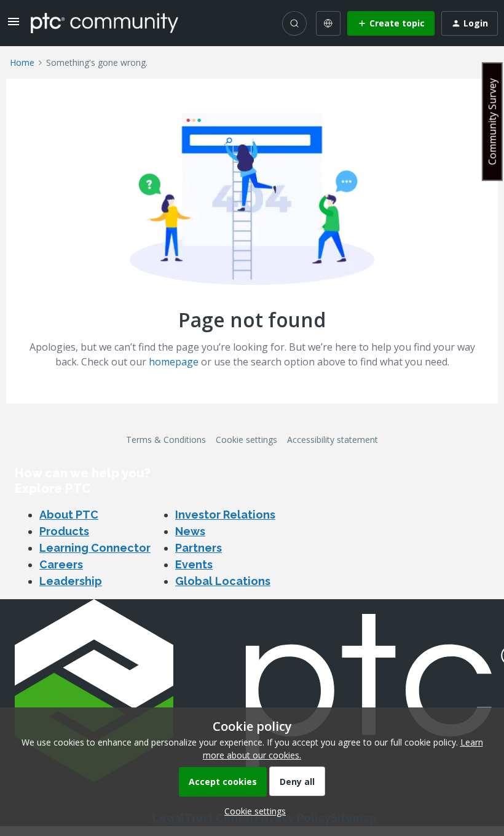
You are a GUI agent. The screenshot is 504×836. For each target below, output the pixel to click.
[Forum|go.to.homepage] (104, 23)
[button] (13, 25)
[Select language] (328, 23)
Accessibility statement (332, 439)
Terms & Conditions (166, 439)
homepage (174, 361)
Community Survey (492, 121)
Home (22, 62)
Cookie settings (246, 439)
